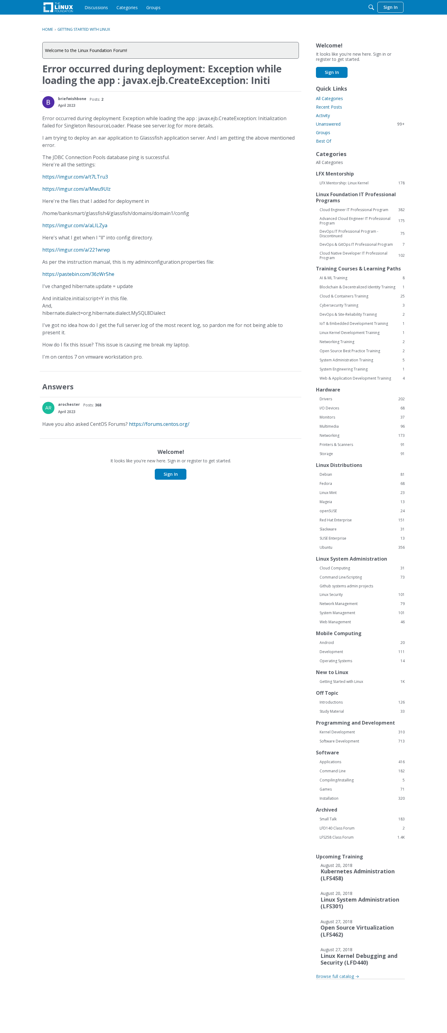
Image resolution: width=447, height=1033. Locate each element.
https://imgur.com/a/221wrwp (76, 249)
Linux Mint (362, 493)
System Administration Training (362, 360)
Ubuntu (362, 547)
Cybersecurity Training (362, 305)
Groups (323, 132)
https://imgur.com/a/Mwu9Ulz (76, 189)
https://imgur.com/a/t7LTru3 (75, 176)
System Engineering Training (362, 369)
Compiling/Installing (362, 780)
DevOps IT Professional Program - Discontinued (362, 233)
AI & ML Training (362, 278)
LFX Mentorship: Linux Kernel (362, 183)
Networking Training (362, 342)
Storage (362, 454)
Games (362, 789)
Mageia (362, 502)
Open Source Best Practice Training (362, 351)
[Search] (371, 7)
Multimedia (362, 426)
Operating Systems (362, 661)
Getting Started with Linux (362, 681)
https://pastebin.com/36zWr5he (78, 274)
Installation (362, 798)
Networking (362, 435)
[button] (48, 102)
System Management (362, 613)
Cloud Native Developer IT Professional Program (362, 255)
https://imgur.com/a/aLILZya (74, 225)
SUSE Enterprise (362, 538)
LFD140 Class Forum (362, 828)
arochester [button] (69, 404)
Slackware (362, 529)
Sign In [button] (171, 474)
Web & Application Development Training (362, 378)
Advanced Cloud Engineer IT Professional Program (362, 220)
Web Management (362, 622)
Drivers (362, 399)
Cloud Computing (362, 568)
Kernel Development (362, 732)
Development (362, 652)
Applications (362, 762)
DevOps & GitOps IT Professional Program (362, 244)
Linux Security (362, 594)
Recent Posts (329, 107)
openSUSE (362, 511)
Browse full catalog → (337, 976)
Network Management (362, 604)
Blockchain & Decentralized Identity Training (362, 287)
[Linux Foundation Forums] (58, 7)
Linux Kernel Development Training (362, 333)
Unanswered (360, 124)
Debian (362, 474)
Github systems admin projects (346, 586)
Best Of (323, 141)
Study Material (362, 711)
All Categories (329, 98)
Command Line (362, 771)
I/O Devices (362, 408)
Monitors (362, 417)
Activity (323, 115)
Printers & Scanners (362, 444)
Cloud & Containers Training (362, 296)
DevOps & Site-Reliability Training (362, 314)
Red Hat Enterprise (362, 520)
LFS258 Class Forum (362, 837)
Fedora (362, 483)
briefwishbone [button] (72, 98)
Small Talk (362, 819)
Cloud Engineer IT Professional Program (362, 210)
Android (362, 642)
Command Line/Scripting (362, 577)
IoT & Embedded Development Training (362, 323)
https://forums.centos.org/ (159, 424)
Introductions (362, 702)
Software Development (362, 741)
